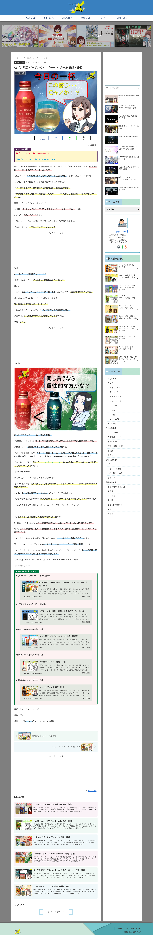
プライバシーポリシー (132, 928)
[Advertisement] (56, 249)
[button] (84, 138)
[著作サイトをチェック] (118, 247)
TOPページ (119, 928)
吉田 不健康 (122, 231)
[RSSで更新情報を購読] (125, 247)
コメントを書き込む (55, 912)
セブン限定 (43, 62)
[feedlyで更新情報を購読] (122, 247)
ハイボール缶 (20, 62)
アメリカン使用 (32, 62)
